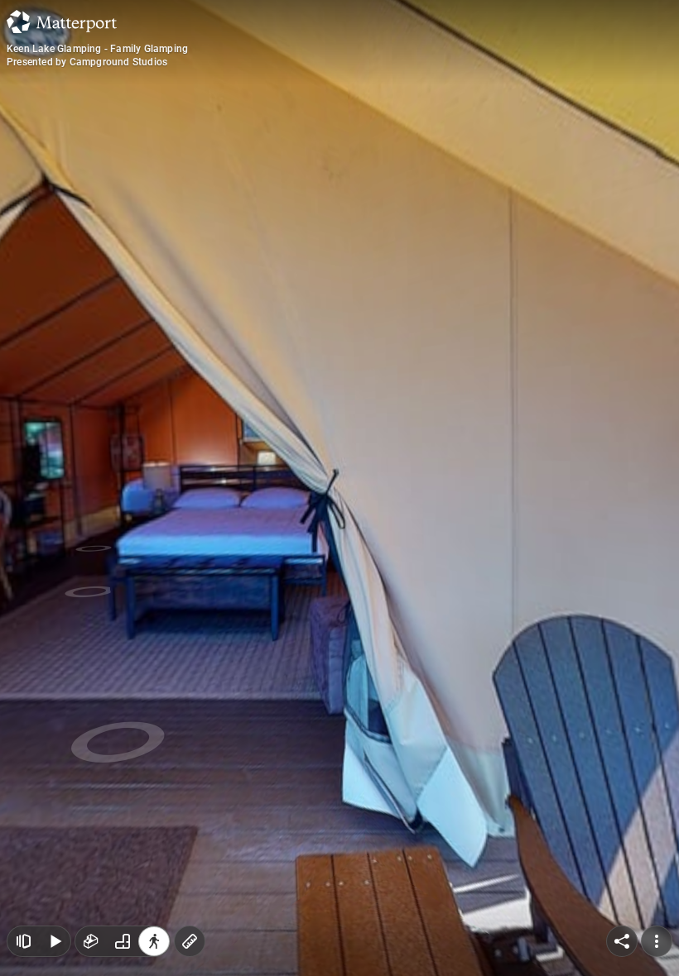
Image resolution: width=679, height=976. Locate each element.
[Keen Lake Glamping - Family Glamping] (339, 488)
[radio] (91, 941)
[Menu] (656, 941)
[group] (123, 941)
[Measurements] (189, 941)
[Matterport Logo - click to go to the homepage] (61, 21)
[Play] (55, 941)
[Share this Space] (622, 941)
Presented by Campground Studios (87, 62)
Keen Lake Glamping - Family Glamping (97, 49)
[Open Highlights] (23, 941)
